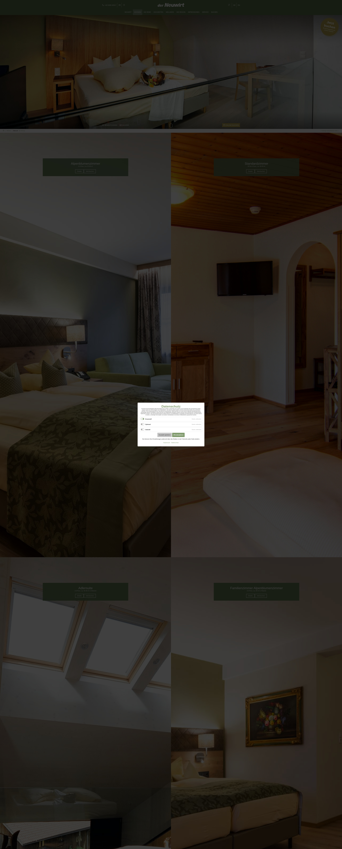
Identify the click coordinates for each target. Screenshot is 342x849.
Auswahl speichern (165, 435)
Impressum (166, 442)
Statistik (147, 429)
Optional (148, 424)
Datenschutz (175, 442)
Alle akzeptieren (178, 435)
